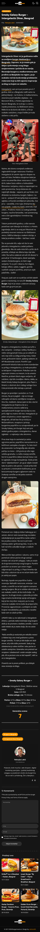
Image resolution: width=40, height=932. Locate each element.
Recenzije (6, 11)
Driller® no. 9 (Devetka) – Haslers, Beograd (10, 875)
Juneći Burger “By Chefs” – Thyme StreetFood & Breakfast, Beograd (28, 878)
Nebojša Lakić (10, 23)
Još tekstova (20, 762)
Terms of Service (18, 797)
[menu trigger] (4, 3)
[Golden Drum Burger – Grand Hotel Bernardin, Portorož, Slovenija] (30, 895)
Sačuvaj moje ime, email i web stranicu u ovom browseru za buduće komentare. (20, 837)
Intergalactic (7, 89)
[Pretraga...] (37, 3)
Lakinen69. (32, 929)
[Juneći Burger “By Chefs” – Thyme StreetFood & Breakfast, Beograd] (30, 865)
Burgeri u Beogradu (10, 734)
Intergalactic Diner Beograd (13, 739)
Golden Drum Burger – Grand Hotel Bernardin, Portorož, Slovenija (29, 907)
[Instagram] (35, 780)
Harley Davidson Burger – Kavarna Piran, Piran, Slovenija (10, 907)
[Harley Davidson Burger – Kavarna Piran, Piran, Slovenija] (10, 895)
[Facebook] (32, 780)
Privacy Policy (6, 797)
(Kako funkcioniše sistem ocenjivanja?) (20, 706)
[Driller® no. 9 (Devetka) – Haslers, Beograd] (10, 865)
